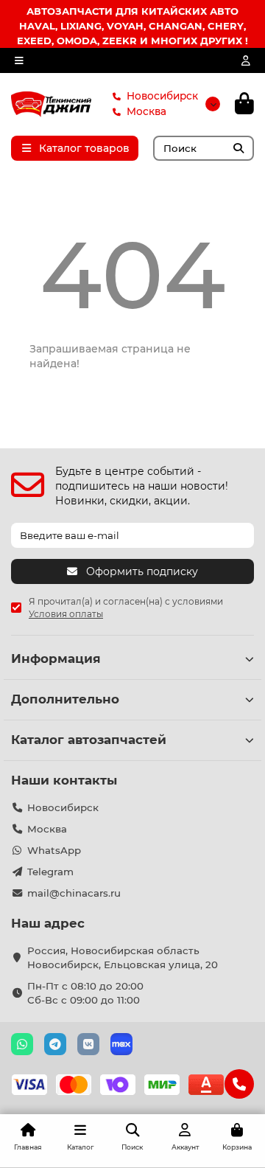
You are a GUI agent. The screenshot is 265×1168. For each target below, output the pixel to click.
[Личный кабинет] (246, 60)
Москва (146, 111)
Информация (56, 658)
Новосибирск (162, 96)
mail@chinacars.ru (74, 893)
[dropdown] (19, 60)
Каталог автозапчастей (88, 739)
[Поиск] (238, 148)
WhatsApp (54, 850)
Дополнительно (65, 699)
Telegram (50, 871)
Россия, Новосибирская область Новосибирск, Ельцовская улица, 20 (122, 957)
